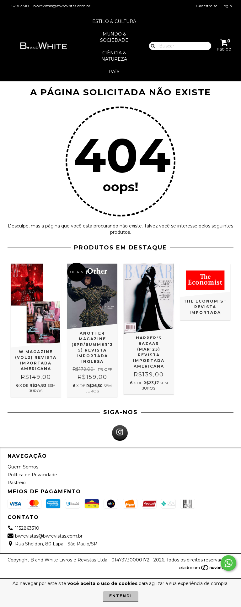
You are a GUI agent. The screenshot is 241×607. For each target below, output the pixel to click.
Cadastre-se (206, 5)
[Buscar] (151, 45)
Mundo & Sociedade (114, 37)
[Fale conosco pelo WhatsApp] (228, 563)
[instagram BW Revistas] (120, 433)
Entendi (120, 595)
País (114, 71)
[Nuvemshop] (206, 569)
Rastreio (17, 482)
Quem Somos (23, 467)
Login (227, 5)
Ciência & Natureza (114, 56)
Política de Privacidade (32, 475)
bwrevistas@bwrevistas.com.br (61, 5)
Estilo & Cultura (114, 21)
